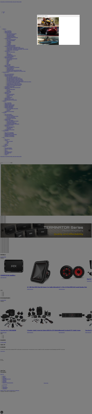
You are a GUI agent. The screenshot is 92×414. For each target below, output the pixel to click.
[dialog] (58, 31)
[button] (78, 15)
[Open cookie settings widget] (2, 412)
